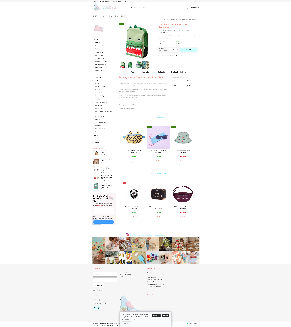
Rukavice (97, 90)
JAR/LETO (98, 74)
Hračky (97, 49)
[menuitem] (95, 16)
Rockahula (165, 32)
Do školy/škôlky (99, 55)
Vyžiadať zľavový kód (104, 222)
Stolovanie (98, 125)
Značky (96, 142)
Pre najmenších (99, 46)
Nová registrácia (97, 289)
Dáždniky (97, 119)
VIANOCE (98, 77)
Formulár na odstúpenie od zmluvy (156, 284)
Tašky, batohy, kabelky (101, 102)
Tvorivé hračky (99, 52)
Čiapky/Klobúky (99, 93)
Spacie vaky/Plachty (100, 86)
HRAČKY (97, 43)
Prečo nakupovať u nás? (126, 274)
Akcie (96, 135)
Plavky (97, 83)
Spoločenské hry (99, 58)
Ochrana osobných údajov (154, 286)
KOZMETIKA (99, 68)
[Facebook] (95, 308)
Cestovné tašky (99, 105)
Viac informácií (133, 319)
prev (120, 201)
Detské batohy (99, 108)
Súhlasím (165, 315)
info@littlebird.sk (101, 300)
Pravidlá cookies (151, 289)
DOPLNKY (98, 99)
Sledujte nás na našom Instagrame (147, 234)
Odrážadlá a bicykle (100, 64)
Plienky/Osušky (99, 96)
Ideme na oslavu (99, 132)
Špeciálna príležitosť (101, 122)
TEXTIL (97, 80)
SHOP (96, 39)
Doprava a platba (117, 1)
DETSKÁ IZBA (99, 71)
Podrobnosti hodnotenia (182, 30)
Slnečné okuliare (100, 116)
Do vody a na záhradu (101, 61)
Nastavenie (126, 323)
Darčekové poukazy (100, 129)
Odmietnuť (156, 315)
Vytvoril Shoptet (193, 323)
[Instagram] (98, 308)
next (197, 201)
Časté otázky (123, 272)
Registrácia (193, 1)
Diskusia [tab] (161, 72)
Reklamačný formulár (153, 282)
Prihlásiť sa (98, 285)
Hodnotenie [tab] (146, 72)
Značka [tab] (178, 72)
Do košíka (189, 50)
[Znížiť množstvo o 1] (170, 50)
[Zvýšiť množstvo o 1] (177, 50)
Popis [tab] (133, 72)
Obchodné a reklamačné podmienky (156, 280)
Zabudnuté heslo (97, 291)
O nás (121, 276)
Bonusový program (104, 1)
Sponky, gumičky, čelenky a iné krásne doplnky (103, 112)
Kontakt (95, 1)
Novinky (97, 139)
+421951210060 (102, 303)
